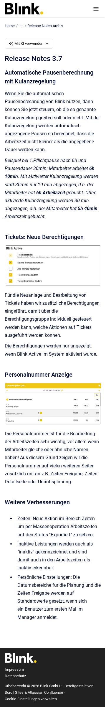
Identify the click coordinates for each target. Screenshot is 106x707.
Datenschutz (15, 676)
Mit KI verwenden (28, 43)
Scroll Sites (14, 692)
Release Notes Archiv (45, 26)
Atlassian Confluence (45, 692)
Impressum (14, 669)
